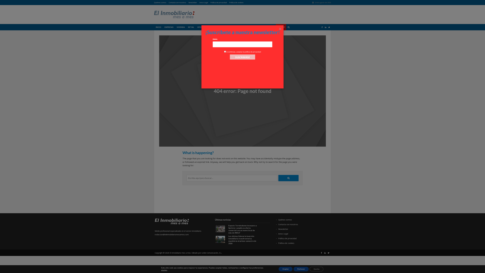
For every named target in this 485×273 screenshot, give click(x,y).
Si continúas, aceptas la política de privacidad (243, 52)
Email (215, 39)
